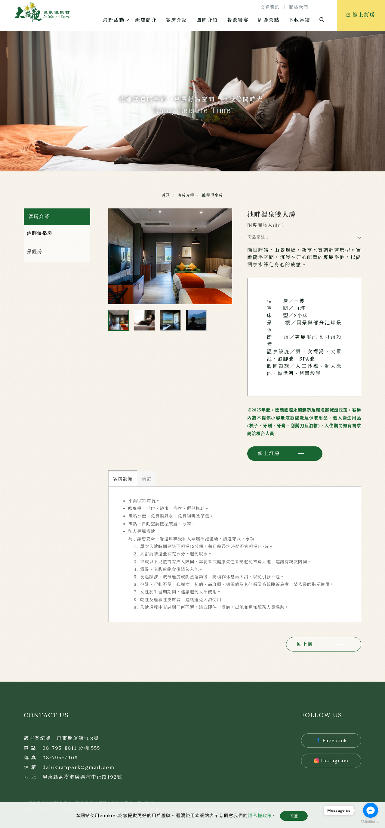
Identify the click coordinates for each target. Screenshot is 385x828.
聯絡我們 (298, 7)
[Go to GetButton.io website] (370, 822)
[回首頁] (42, 12)
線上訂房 (269, 453)
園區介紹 (207, 20)
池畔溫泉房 (212, 195)
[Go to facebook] (370, 810)
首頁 (166, 195)
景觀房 (34, 251)
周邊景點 (268, 20)
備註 (147, 479)
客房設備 (122, 479)
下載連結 (299, 20)
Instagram (334, 761)
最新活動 (114, 20)
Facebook (334, 740)
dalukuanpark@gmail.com (78, 767)
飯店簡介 (146, 20)
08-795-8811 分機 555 (71, 748)
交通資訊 (270, 7)
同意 (293, 816)
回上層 (305, 644)
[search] (322, 20)
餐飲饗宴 (238, 20)
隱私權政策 (260, 815)
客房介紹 (176, 20)
